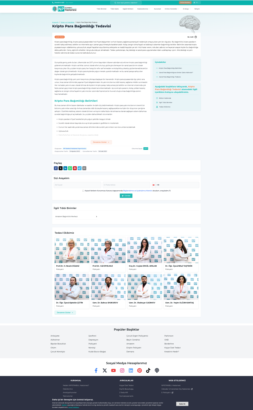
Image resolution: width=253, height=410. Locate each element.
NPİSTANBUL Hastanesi (171, 385)
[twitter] (61, 168)
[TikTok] (148, 370)
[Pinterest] (139, 370)
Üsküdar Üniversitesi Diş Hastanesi (175, 389)
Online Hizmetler (171, 9)
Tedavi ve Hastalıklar (67, 22)
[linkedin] (65, 168)
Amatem (130, 344)
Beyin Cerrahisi (133, 340)
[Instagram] (122, 370)
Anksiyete (55, 336)
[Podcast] (157, 370)
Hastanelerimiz (142, 9)
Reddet (64, 405)
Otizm (53, 348)
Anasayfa (55, 22)
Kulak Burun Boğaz (97, 352)
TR (197, 2)
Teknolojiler (68, 396)
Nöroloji (92, 348)
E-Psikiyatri (166, 392)
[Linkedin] (130, 370)
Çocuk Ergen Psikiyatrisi (137, 336)
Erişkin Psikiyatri (133, 348)
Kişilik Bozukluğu (126, 389)
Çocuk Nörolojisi (58, 352)
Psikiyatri (93, 344)
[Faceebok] (96, 370)
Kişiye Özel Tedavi (172, 348)
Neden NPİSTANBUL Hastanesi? (76, 385)
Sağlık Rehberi (128, 9)
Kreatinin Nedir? (171, 352)
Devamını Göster (100, 142)
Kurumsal (157, 9)
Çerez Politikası (73, 407)
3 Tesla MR (123, 392)
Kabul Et (182, 404)
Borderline (169, 344)
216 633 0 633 (63, 2)
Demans (130, 352)
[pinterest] (75, 168)
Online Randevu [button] (185, 2)
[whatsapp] (70, 168)
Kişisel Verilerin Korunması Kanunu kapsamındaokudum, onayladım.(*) (128, 191)
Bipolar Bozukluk (58, 344)
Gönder (127, 196)
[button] (154, 185)
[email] (84, 168)
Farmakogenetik (126, 396)
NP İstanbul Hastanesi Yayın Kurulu (74, 148)
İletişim (197, 9)
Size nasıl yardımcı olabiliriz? (127, 3)
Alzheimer (55, 340)
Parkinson (168, 336)
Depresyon (93, 340)
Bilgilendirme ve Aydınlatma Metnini (137, 191)
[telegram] (80, 168)
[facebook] (56, 168)
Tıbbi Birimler (102, 9)
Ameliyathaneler (70, 392)
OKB (166, 340)
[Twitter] (104, 370)
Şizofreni (92, 336)
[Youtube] (113, 370)
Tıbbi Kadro (114, 9)
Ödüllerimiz (68, 389)
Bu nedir (191, 37)
